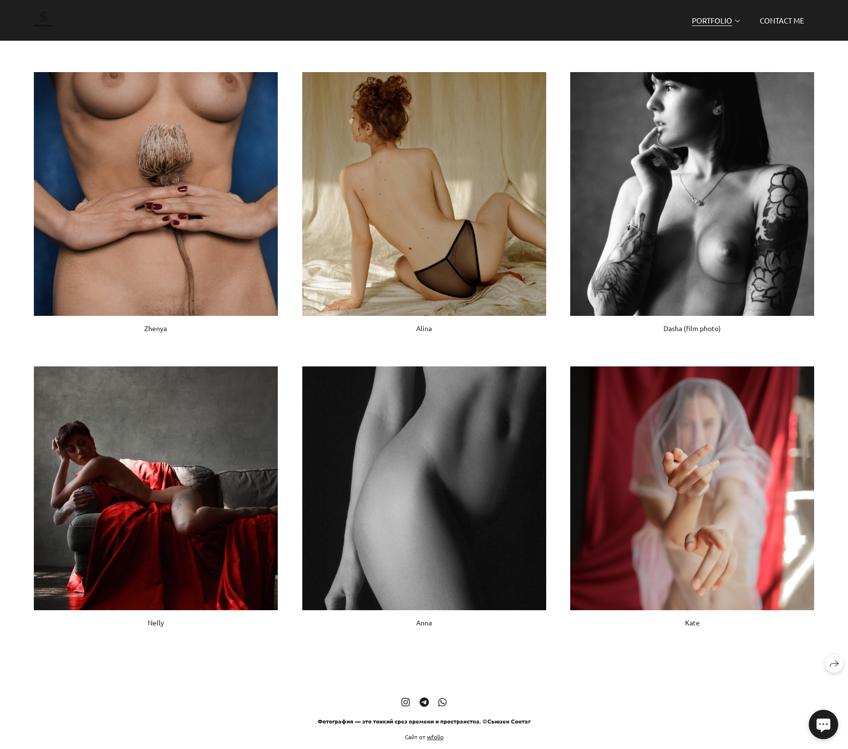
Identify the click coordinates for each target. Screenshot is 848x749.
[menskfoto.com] (43, 20)
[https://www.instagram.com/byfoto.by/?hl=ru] (405, 702)
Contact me (782, 20)
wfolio (435, 736)
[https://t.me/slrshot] (424, 702)
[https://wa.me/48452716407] (442, 702)
